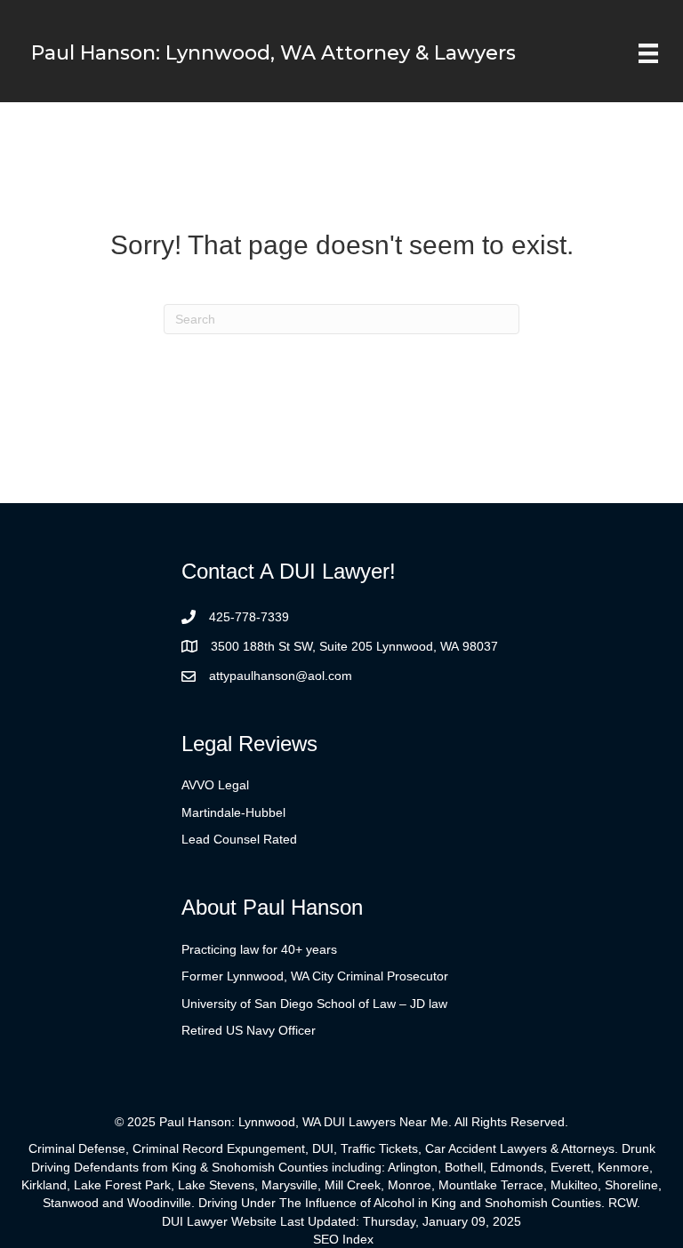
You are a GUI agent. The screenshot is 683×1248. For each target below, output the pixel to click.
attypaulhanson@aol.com (280, 675)
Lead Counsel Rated (239, 839)
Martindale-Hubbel (233, 812)
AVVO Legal (215, 785)
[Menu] (648, 53)
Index (358, 1239)
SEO (326, 1239)
